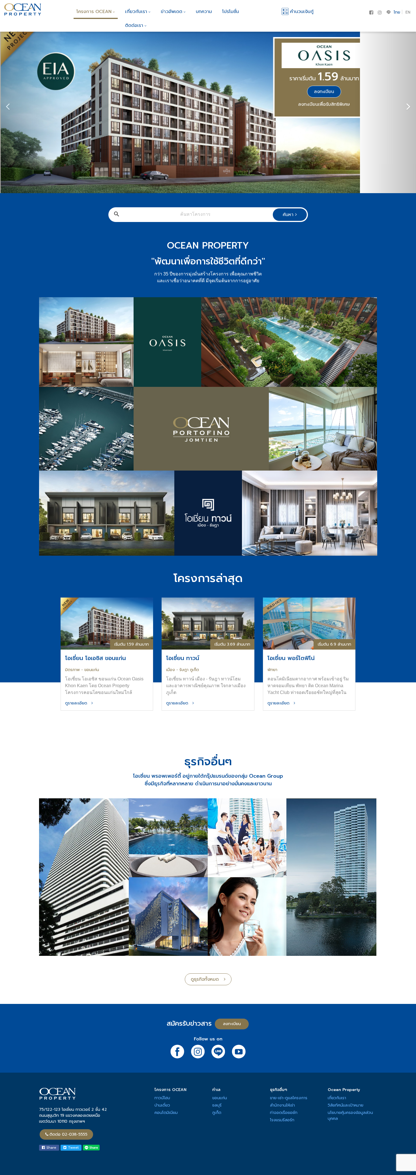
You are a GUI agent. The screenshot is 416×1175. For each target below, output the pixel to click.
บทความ (204, 11)
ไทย (397, 12)
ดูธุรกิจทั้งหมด (207, 979)
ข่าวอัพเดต (171, 11)
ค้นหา (289, 214)
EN (408, 12)
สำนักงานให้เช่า (282, 1105)
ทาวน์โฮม (162, 1098)
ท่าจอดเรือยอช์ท (283, 1113)
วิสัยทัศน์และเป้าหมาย (345, 1105)
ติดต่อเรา (134, 25)
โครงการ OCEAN (93, 11)
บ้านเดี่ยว (162, 1105)
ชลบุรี (217, 1105)
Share (50, 1147)
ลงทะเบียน (324, 91)
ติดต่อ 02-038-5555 (68, 1134)
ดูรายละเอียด (78, 703)
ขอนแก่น (219, 1098)
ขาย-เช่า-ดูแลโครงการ (288, 1098)
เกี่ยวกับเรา (136, 11)
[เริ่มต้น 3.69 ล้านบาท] (208, 623)
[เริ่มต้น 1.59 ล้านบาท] (107, 623)
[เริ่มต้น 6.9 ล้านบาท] (309, 623)
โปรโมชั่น (230, 11)
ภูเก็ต (216, 1113)
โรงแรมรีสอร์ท (282, 1120)
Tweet (73, 1147)
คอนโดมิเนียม (166, 1113)
